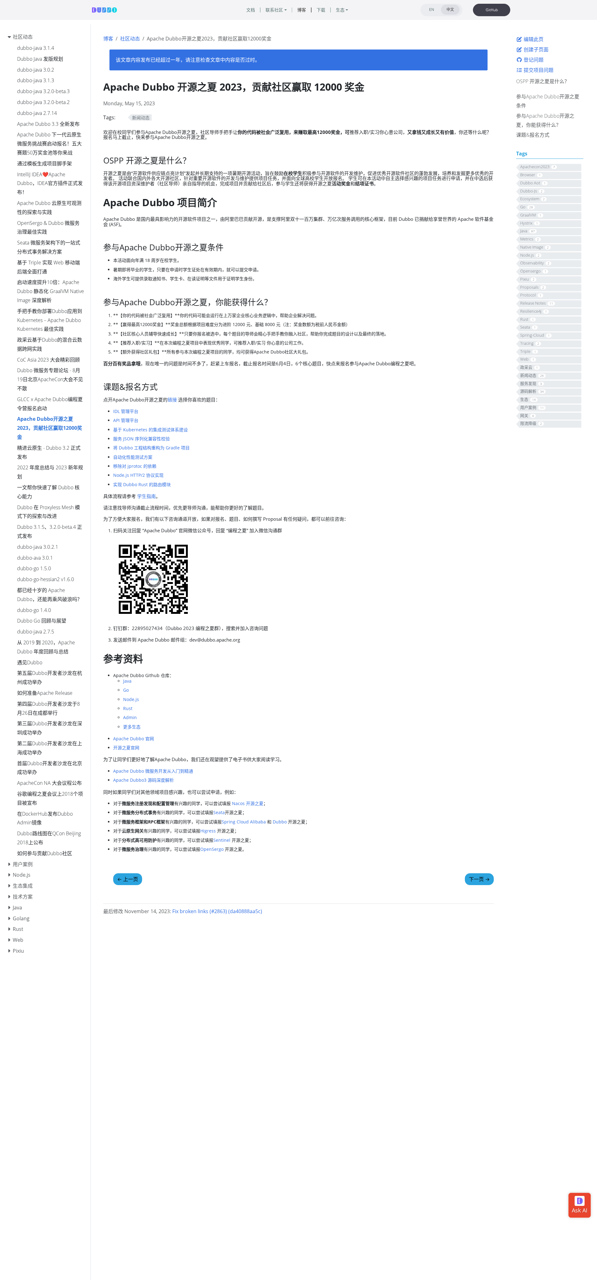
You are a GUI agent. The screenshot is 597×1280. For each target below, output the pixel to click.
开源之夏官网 (126, 748)
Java (127, 681)
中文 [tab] (450, 9)
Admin (130, 717)
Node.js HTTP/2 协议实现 (138, 475)
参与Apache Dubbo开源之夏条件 (547, 101)
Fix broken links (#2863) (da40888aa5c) (217, 911)
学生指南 (146, 496)
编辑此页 (533, 39)
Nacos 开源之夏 (247, 803)
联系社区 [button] (274, 10)
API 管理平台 (125, 420)
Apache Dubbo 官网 (133, 739)
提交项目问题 (537, 69)
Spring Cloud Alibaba (244, 822)
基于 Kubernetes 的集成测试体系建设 (150, 430)
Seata (219, 812)
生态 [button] (340, 10)
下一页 (479, 879)
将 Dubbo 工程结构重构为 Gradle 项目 (151, 448)
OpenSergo (212, 849)
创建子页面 (535, 49)
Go (126, 690)
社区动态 (130, 38)
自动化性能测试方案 (132, 457)
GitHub (492, 9)
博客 (108, 38)
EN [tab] (431, 9)
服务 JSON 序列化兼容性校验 (141, 439)
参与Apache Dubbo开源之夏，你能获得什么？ (545, 120)
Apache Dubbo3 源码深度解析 (143, 780)
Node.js (131, 699)
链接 (172, 399)
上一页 (127, 879)
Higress (208, 831)
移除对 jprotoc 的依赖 (134, 466)
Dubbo (280, 822)
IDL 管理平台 (125, 411)
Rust (127, 708)
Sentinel (221, 840)
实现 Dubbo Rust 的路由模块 (142, 484)
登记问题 (533, 59)
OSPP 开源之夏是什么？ (542, 81)
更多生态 (132, 727)
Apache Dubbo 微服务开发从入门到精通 (153, 771)
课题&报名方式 (532, 134)
